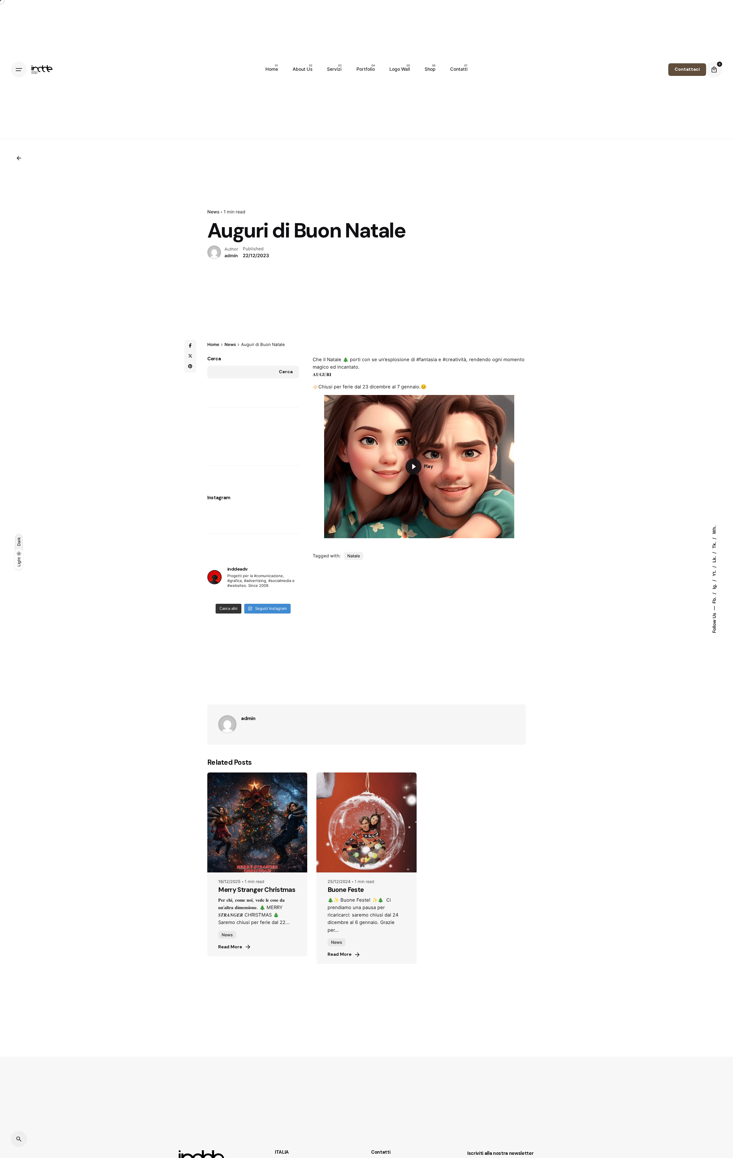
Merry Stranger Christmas (256, 890)
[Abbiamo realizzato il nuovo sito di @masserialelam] (274, 597)
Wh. (714, 529)
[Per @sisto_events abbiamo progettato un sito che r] (285, 597)
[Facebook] (190, 346)
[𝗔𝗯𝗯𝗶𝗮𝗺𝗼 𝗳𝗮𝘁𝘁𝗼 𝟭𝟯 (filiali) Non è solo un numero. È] (253, 597)
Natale (353, 555)
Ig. (714, 586)
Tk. (714, 544)
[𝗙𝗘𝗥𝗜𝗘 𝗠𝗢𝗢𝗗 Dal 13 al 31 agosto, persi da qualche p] (211, 597)
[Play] (413, 467)
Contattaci (687, 69)
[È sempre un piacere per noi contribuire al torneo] (222, 597)
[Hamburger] (19, 70)
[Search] (19, 1139)
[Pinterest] (190, 366)
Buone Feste (346, 890)
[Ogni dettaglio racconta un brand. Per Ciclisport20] (243, 597)
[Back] (19, 158)
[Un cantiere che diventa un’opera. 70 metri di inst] (232, 597)
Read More (230, 947)
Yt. (714, 572)
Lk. (714, 559)
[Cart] (714, 70)
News (213, 212)
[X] (190, 356)
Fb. (714, 599)
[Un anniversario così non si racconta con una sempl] (263, 597)
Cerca (214, 359)
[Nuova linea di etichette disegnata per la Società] (295, 597)
